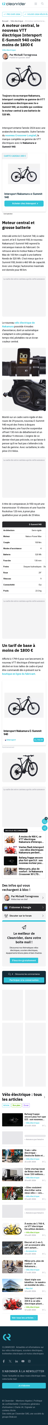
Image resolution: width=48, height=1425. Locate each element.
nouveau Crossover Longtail (20, 135)
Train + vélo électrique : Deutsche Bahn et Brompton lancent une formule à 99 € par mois (34, 1153)
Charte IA (19, 1407)
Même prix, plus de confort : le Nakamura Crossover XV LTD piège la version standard (34, 1264)
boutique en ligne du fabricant (18, 673)
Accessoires (31, 1251)
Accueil (5, 21)
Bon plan (16, 1105)
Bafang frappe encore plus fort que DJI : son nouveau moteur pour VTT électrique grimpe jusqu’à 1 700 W (35, 1117)
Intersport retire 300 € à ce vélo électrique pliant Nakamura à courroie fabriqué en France (35, 1301)
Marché (29, 1288)
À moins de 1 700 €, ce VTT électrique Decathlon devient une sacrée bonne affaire (35, 1226)
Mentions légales (24, 1400)
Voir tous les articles (23, 1317)
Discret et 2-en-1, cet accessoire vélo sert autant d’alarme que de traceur (35, 1245)
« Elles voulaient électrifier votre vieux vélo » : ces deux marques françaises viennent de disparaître (35, 1190)
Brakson (13, 1417)
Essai (26, 1105)
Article (6, 1105)
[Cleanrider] (14, 3)
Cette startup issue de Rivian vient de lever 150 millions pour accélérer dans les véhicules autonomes (35, 1171)
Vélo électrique (17, 21)
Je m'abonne (24, 1385)
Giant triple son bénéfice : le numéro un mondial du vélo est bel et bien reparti (35, 1282)
